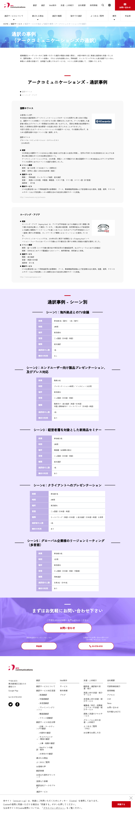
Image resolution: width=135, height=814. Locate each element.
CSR (109, 699)
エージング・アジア (29, 95)
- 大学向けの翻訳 (44, 754)
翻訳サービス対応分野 (45, 722)
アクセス (111, 695)
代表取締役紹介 (113, 686)
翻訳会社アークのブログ (45, 786)
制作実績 (64, 691)
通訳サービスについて (13, 15)
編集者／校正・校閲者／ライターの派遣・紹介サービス (93, 707)
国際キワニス (27, 91)
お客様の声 (41, 766)
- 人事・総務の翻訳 (45, 743)
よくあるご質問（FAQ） (90, 727)
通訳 (43, 5)
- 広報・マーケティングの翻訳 (45, 727)
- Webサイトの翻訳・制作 (44, 748)
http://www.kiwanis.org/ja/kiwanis (32, 197)
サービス (64, 686)
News (109, 703)
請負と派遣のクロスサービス (93, 715)
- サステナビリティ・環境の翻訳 (44, 738)
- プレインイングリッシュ (45, 708)
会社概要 (82, 5)
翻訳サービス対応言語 (45, 691)
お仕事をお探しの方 (92, 733)
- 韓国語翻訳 (42, 714)
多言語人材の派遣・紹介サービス (93, 700)
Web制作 (52, 5)
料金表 (128, 15)
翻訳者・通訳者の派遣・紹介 (92, 687)
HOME (5, 24)
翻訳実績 (40, 771)
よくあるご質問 (97, 15)
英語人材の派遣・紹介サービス (93, 694)
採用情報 (93, 5)
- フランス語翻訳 (44, 718)
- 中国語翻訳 (42, 699)
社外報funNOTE (114, 712)
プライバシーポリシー (53, 807)
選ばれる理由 (37, 15)
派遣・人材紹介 (67, 5)
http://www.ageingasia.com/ (30, 277)
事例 (114, 15)
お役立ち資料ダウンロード (45, 776)
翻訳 (35, 5)
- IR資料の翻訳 (43, 733)
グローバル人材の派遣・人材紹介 (92, 721)
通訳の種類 (57, 15)
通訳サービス (16, 24)
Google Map (13, 691)
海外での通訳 (76, 15)
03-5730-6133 (97, 646)
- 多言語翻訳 (42, 703)
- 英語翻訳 (41, 695)
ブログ (63, 695)
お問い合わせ (67, 628)
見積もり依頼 (42, 781)
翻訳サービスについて (45, 686)
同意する (121, 804)
